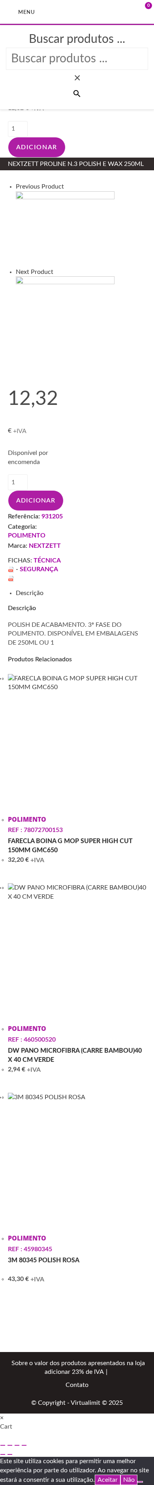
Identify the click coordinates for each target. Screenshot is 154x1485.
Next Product (34, 272)
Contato (77, 1385)
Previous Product (40, 186)
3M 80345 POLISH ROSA (43, 1260)
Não (129, 1480)
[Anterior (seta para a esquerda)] (3, 1454)
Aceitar (108, 1480)
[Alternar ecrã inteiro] (10, 1445)
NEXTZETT (45, 546)
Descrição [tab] (29, 593)
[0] (136, 12)
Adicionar (36, 147)
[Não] (140, 1482)
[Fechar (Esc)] (24, 1445)
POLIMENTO (26, 535)
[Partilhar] (17, 1445)
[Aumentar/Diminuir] (3, 1445)
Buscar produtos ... (77, 39)
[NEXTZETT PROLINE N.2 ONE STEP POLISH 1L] (65, 229)
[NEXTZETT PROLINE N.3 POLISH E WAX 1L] (65, 314)
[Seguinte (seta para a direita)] (10, 1454)
